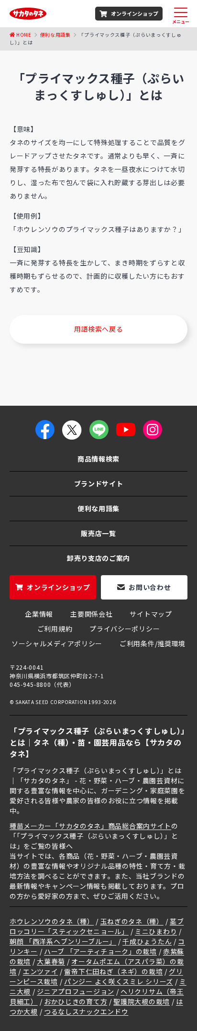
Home (24, 34)
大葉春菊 (51, 961)
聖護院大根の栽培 (141, 1001)
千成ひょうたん (147, 941)
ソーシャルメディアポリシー (56, 643)
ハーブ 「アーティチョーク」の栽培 (100, 951)
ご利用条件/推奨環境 (153, 643)
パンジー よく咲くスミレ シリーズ (118, 981)
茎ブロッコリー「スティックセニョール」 (97, 926)
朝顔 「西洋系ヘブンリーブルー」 (63, 941)
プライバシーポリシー (124, 628)
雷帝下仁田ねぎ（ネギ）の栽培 (113, 971)
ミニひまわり (156, 931)
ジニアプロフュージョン (75, 991)
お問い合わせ (150, 587)
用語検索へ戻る (98, 329)
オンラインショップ (134, 13)
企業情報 (39, 614)
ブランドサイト (98, 483)
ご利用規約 (55, 628)
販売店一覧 (98, 533)
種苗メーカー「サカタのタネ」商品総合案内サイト (90, 826)
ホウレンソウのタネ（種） (52, 921)
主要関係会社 (91, 614)
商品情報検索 (98, 458)
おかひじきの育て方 (75, 1001)
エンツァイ (40, 971)
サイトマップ (151, 614)
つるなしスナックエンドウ (86, 1011)
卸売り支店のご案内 (98, 558)
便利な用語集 (55, 34)
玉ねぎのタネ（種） (132, 921)
